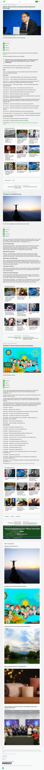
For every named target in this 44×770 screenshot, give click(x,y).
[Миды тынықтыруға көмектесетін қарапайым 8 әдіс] (22, 686)
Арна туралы (4, 757)
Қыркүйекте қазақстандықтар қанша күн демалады (15, 586)
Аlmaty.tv (4, 54)
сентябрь (12, 516)
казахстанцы (18, 516)
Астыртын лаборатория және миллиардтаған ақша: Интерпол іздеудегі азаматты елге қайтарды (30, 338)
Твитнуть (6, 45)
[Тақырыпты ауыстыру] (20, 2)
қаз (36, 1)
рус (39, 1)
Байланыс (4, 758)
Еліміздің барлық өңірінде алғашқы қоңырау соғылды (14, 187)
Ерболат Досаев (8, 180)
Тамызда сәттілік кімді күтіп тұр (11, 546)
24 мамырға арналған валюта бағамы (30, 186)
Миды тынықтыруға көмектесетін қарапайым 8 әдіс (15, 666)
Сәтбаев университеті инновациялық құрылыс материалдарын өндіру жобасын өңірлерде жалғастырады (20, 707)
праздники (7, 516)
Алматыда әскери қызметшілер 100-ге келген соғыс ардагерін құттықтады (30, 523)
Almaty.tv (29, 241)
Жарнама (4, 759)
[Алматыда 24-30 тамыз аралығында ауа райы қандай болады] (22, 646)
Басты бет (5, 4)
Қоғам (9, 4)
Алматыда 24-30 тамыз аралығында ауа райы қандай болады (22, 463)
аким (13, 180)
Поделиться (7, 43)
